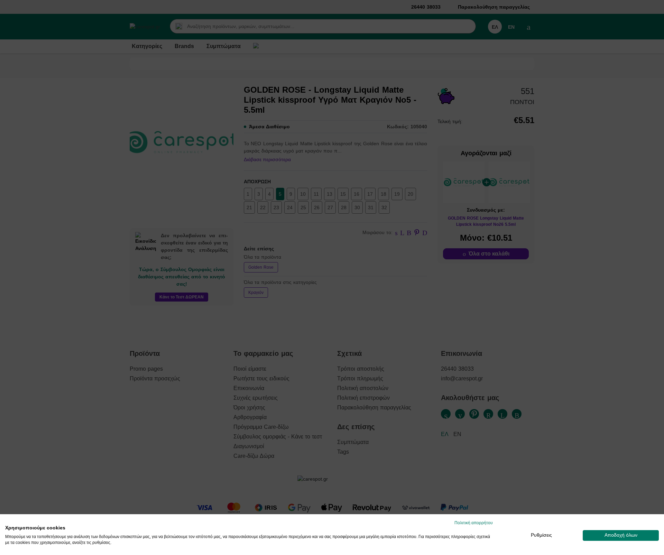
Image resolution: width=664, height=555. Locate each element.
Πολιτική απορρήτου (473, 522)
